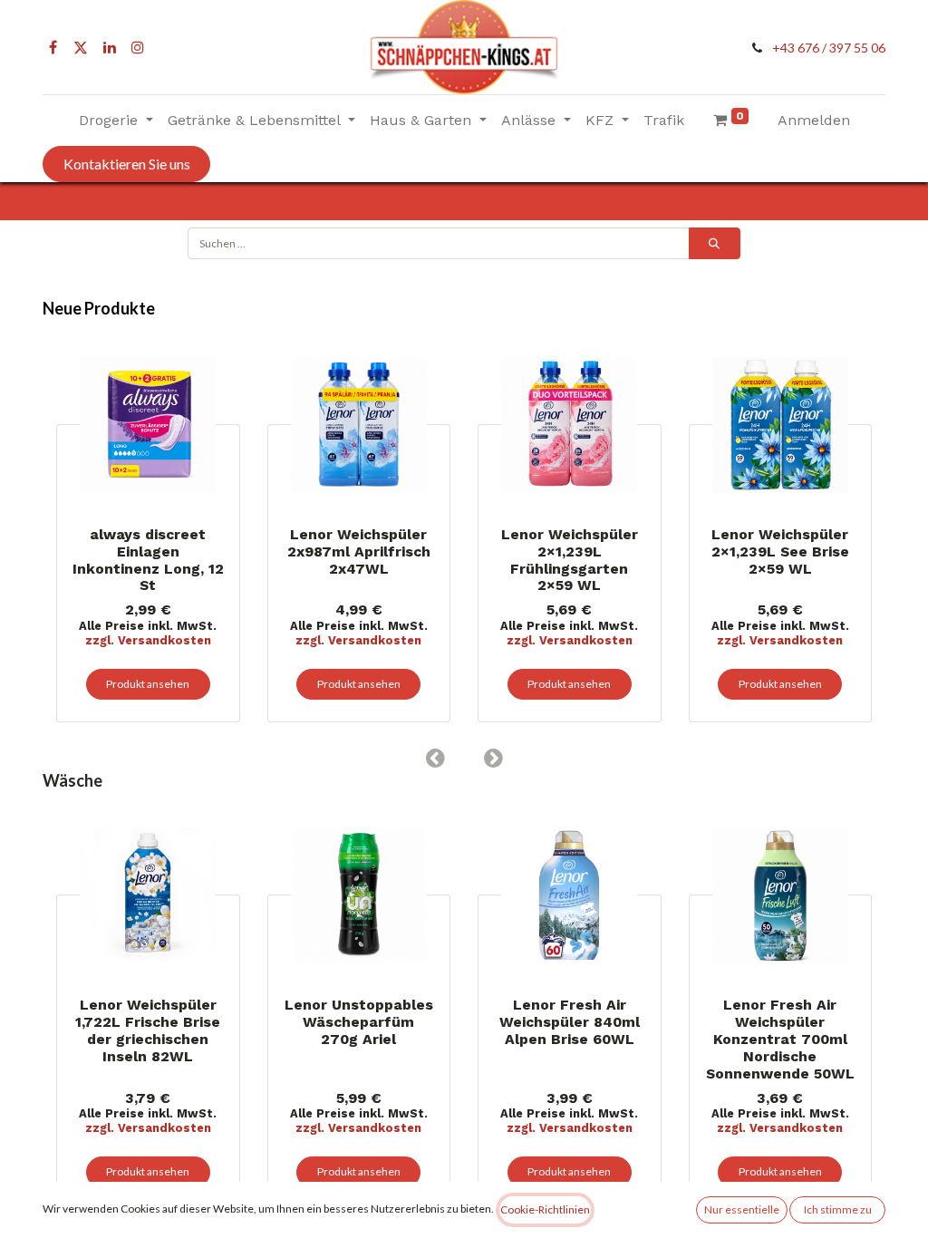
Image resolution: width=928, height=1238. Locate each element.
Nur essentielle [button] (741, 1209)
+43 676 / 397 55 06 (828, 47)
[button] (435, 758)
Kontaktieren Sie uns (126, 163)
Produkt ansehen (311, 684)
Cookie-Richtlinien (545, 1209)
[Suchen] (714, 242)
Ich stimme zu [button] (838, 1209)
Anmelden (814, 120)
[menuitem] (663, 120)
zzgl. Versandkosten (312, 640)
